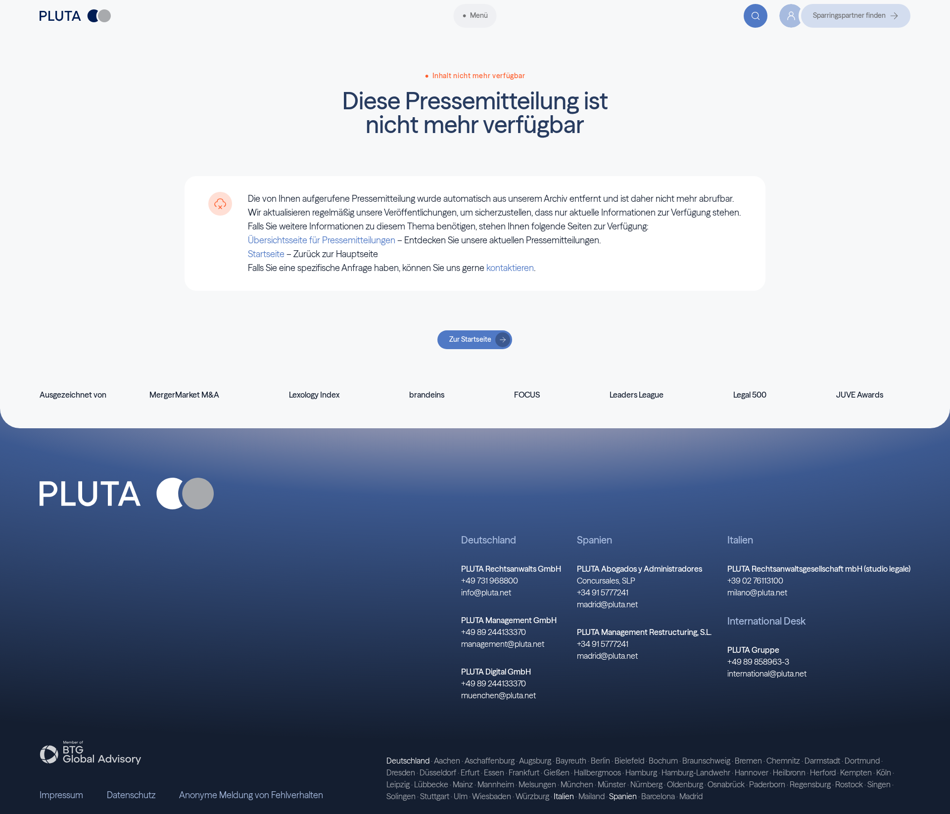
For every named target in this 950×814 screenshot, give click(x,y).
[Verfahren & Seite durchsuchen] (755, 16)
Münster (612, 784)
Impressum (61, 795)
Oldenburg (685, 784)
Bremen (748, 761)
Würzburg (532, 796)
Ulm (461, 796)
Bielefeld (629, 761)
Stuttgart (434, 796)
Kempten (856, 772)
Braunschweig (706, 761)
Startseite (266, 254)
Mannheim (495, 784)
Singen (879, 784)
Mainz (463, 784)
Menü (479, 15)
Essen (494, 772)
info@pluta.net (486, 592)
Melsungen (537, 784)
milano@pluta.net (757, 592)
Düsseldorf (438, 772)
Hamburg (641, 772)
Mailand (591, 796)
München (577, 784)
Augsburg (535, 761)
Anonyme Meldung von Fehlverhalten (251, 795)
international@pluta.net (767, 673)
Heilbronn (789, 772)
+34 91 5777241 (602, 592)
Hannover (751, 772)
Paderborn (767, 784)
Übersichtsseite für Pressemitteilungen (321, 240)
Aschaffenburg (490, 761)
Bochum (663, 761)
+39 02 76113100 (755, 581)
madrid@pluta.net (607, 604)
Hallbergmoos (597, 772)
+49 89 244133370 (493, 632)
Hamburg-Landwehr (696, 772)
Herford (823, 772)
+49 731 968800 (489, 581)
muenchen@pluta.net (498, 695)
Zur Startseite (470, 339)
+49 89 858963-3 (758, 662)
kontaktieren (510, 267)
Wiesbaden (491, 796)
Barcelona (658, 796)
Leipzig (398, 784)
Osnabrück (726, 784)
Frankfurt (524, 772)
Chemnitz (783, 761)
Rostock (849, 784)
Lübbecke (431, 784)
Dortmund (862, 761)
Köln (883, 772)
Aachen (447, 761)
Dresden (400, 772)
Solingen (401, 796)
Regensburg (810, 784)
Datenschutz (131, 795)
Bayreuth (571, 761)
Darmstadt (822, 761)
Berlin (600, 761)
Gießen (557, 772)
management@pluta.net (502, 644)
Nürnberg (646, 784)
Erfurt (470, 772)
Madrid (691, 796)
